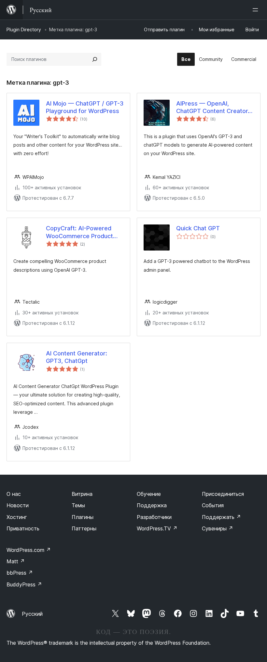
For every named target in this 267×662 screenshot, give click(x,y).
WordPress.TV (157, 528)
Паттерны (84, 528)
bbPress (20, 572)
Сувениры (217, 528)
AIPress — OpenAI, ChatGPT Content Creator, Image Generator (212, 107)
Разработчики (154, 517)
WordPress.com (29, 550)
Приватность (23, 528)
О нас (14, 494)
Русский (32, 614)
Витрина (82, 494)
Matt (16, 561)
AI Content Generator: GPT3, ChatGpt (76, 357)
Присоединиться (223, 494)
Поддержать (221, 517)
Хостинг (17, 517)
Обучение (149, 494)
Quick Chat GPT (198, 228)
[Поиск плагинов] (94, 59)
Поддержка (152, 505)
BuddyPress (24, 584)
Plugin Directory (24, 29)
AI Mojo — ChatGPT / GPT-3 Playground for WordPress (84, 107)
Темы (78, 505)
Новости (18, 505)
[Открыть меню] (256, 10)
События (213, 505)
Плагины (82, 517)
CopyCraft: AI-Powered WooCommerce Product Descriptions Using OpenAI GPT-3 (83, 232)
